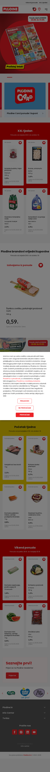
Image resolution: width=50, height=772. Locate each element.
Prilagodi (24, 401)
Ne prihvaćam (24, 408)
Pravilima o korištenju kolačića (28, 381)
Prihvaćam (25, 415)
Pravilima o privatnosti (12, 378)
